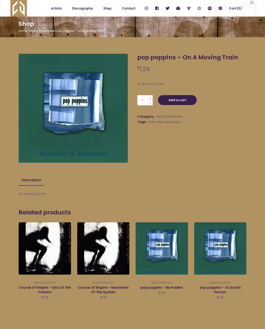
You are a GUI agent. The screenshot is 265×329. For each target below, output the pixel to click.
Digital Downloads (169, 116)
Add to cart (177, 100)
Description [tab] (31, 180)
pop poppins (173, 122)
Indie (152, 122)
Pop (159, 122)
